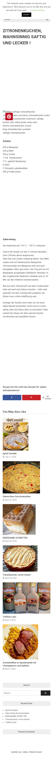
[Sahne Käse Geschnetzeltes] (21, 492)
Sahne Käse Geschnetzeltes (17, 496)
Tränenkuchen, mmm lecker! (17, 575)
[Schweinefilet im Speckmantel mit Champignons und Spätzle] (20, 658)
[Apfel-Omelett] (15, 449)
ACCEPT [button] (26, 15)
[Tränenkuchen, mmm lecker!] (20, 571)
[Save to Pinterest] (31, 397)
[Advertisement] (26, 78)
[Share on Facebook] (12, 397)
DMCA (25, 752)
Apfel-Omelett (10, 453)
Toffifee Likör (9, 617)
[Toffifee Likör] (26, 613)
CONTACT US (16, 752)
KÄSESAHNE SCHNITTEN (15, 538)
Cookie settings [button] (37, 10)
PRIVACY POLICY (35, 752)
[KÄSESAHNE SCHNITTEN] (19, 534)
